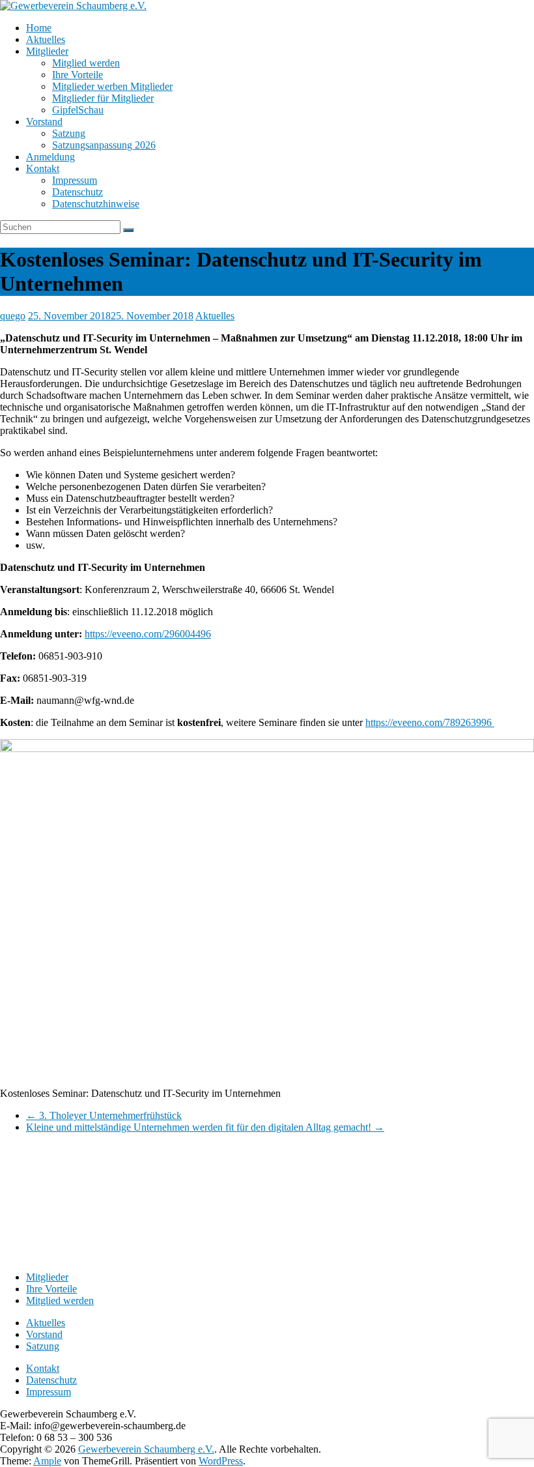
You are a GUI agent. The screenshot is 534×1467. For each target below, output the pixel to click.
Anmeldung (50, 156)
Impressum (74, 180)
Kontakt (42, 168)
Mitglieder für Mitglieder (103, 98)
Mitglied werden (86, 62)
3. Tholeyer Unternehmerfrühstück (104, 1115)
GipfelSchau (78, 109)
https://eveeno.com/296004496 (148, 633)
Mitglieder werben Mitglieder (112, 86)
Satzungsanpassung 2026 (104, 145)
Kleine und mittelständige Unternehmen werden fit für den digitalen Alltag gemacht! (205, 1127)
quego (12, 315)
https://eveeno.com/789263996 (429, 722)
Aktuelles (45, 39)
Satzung (68, 133)
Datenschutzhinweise (95, 203)
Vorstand (44, 121)
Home (38, 27)
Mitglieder (47, 51)
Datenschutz (77, 191)
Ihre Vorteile (77, 74)
